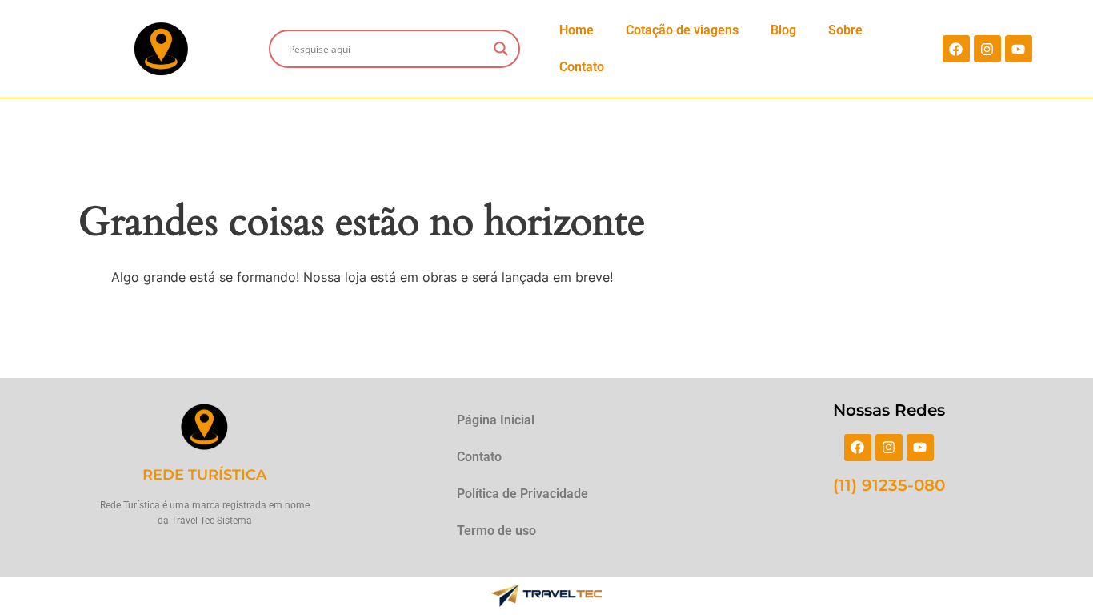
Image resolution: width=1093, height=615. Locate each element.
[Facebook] (956, 48)
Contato (581, 66)
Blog (783, 30)
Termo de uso (496, 530)
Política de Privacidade (522, 493)
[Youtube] (1018, 48)
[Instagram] (987, 48)
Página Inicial (495, 420)
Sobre (845, 30)
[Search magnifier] (501, 49)
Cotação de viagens (682, 30)
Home (576, 30)
